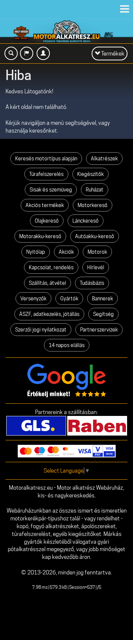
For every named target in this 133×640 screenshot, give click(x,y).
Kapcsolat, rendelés (51, 267)
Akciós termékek (44, 205)
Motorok (97, 252)
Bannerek (102, 298)
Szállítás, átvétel (47, 283)
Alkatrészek (104, 158)
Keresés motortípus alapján (46, 158)
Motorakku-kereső (40, 236)
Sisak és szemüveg (51, 190)
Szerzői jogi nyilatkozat (40, 330)
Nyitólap (35, 252)
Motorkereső (93, 205)
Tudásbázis (92, 283)
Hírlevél (95, 267)
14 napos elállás (67, 345)
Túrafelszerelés (46, 174)
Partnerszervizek (99, 330)
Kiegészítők (90, 174)
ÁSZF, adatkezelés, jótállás (49, 314)
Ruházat (94, 190)
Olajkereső (47, 221)
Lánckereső (85, 221)
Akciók (66, 252)
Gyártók (69, 298)
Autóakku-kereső (94, 236)
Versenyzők (33, 298)
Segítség (103, 314)
